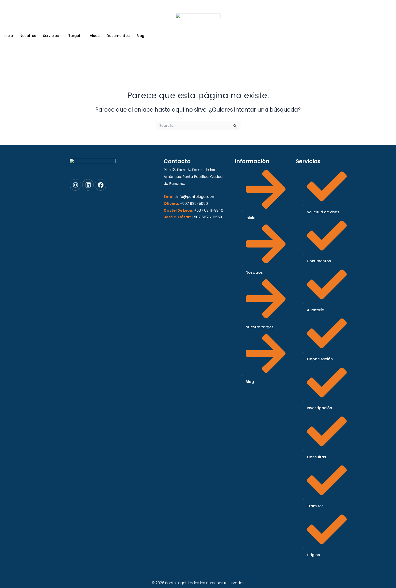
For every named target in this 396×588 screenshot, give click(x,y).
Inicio (8, 35)
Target (74, 35)
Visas (95, 35)
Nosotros (28, 35)
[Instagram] (187, 63)
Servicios (51, 35)
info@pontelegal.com (195, 196)
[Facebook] (209, 63)
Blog (140, 35)
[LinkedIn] (198, 63)
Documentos (118, 35)
